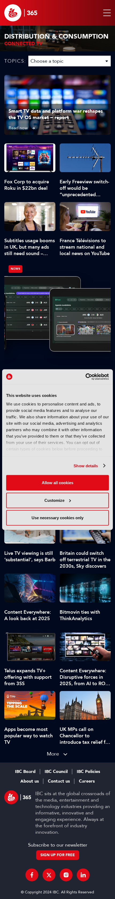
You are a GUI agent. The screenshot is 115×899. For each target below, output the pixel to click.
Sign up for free (57, 855)
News (15, 269)
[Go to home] (20, 12)
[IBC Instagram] (66, 874)
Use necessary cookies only (57, 517)
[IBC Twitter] (49, 874)
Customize (54, 500)
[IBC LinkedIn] (83, 874)
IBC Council (56, 772)
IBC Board (25, 772)
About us (29, 781)
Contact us (59, 781)
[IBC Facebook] (31, 874)
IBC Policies (88, 772)
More (53, 753)
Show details (86, 465)
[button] (106, 13)
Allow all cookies (57, 482)
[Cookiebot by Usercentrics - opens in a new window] (85, 376)
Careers (87, 781)
